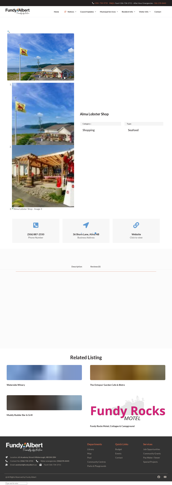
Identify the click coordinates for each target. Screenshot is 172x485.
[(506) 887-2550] (36, 225)
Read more (44, 385)
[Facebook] (158, 477)
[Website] (136, 225)
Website (136, 234)
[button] (8, 31)
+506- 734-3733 (101, 3)
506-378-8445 (160, 3)
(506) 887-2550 (35, 234)
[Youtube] (165, 477)
